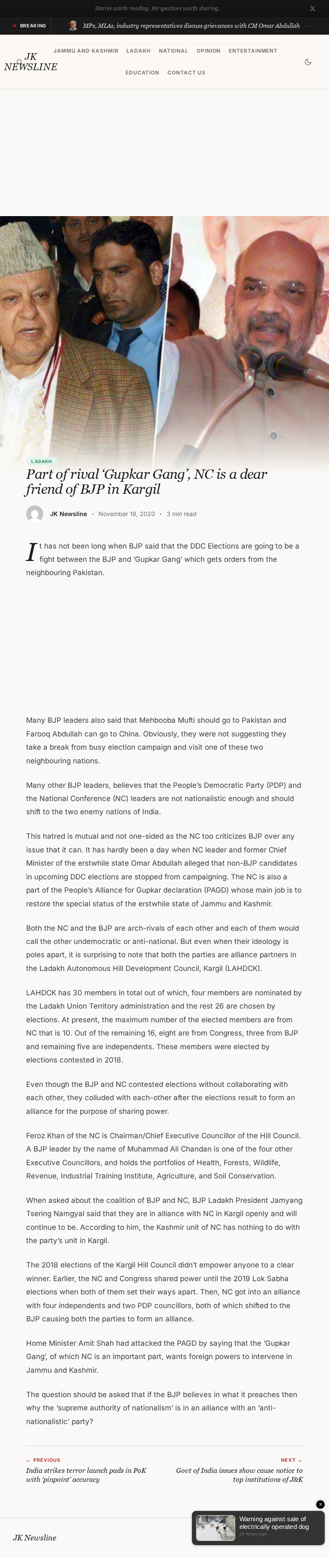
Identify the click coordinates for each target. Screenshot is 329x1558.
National (174, 50)
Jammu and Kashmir (86, 50)
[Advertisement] (164, 153)
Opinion (209, 50)
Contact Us (186, 72)
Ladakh (138, 50)
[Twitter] (313, 9)
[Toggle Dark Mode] (308, 62)
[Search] (20, 62)
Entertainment (253, 50)
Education (143, 72)
